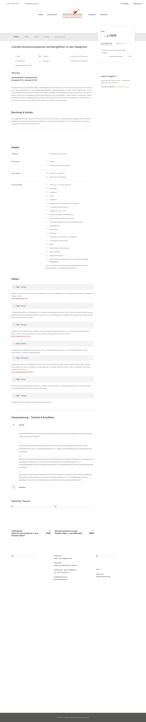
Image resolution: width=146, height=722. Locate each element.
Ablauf (46, 36)
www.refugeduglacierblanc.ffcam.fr (22, 372)
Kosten (16, 36)
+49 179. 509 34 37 (63, 572)
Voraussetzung (60, 36)
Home (40, 14)
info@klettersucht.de (122, 87)
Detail (37, 36)
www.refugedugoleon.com (19, 298)
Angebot (92, 14)
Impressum (100, 574)
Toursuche (52, 14)
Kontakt (104, 14)
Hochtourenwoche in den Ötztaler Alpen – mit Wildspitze (68, 532)
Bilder (27, 36)
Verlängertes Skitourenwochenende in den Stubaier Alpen (24, 533)
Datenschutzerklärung (103, 576)
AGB (97, 569)
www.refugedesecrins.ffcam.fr (21, 336)
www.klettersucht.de (60, 579)
